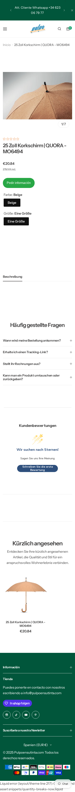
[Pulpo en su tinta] (37, 29)
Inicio (7, 45)
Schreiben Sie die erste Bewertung (37, 468)
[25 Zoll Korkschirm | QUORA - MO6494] (25, 594)
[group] (37, 95)
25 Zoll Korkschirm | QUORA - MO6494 (25, 624)
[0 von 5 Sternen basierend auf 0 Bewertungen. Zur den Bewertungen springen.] (12, 139)
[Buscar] (59, 29)
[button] (11, 10)
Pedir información (19, 182)
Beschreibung (12, 276)
